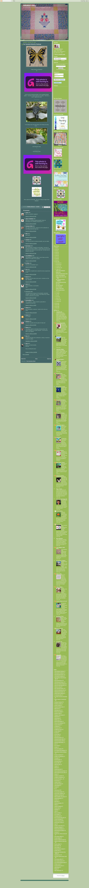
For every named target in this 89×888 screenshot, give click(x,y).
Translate (63, 60)
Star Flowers (57, 847)
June (57, 293)
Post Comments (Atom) (31, 361)
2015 (56, 260)
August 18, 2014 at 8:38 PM (31, 223)
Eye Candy (57, 745)
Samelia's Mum (59, 373)
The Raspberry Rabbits (60, 560)
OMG (56, 811)
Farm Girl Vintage (58, 748)
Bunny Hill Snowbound (59, 723)
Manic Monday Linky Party (60, 796)
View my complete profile (60, 54)
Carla (27, 343)
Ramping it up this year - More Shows (64, 643)
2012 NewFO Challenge (59, 672)
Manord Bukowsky (58, 798)
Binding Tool (58, 272)
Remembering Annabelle (59, 830)
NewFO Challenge (58, 806)
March (57, 298)
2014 (56, 261)
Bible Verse (57, 708)
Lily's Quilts (58, 654)
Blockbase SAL (58, 710)
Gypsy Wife (57, 762)
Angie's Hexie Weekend (60, 270)
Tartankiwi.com (58, 854)
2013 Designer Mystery (59, 674)
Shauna (27, 307)
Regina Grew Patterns (59, 828)
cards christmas (58, 724)
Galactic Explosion (58, 754)
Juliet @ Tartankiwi (29, 218)
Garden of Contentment (59, 756)
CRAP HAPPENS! (59, 539)
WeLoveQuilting (59, 538)
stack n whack (57, 844)
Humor (56, 774)
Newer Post (23, 358)
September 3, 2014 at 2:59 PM (31, 341)
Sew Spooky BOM (58, 836)
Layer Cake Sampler (59, 791)
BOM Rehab (57, 718)
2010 (56, 307)
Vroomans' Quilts (29, 226)
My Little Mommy (64, 500)
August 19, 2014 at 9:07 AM (31, 289)
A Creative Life (59, 641)
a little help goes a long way (64, 478)
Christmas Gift (57, 727)
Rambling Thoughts (58, 827)
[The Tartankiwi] (38, 92)
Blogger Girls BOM (58, 711)
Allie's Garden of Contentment (60, 699)
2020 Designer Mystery (59, 691)
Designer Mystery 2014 (59, 740)
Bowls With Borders (58, 721)
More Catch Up (64, 463)
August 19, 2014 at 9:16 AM (31, 297)
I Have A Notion (59, 587)
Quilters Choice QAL (60, 288)
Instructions (57, 780)
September (58, 267)
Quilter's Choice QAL (59, 825)
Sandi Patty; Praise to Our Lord (61, 833)
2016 (56, 258)
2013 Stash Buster (58, 680)
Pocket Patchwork (58, 819)
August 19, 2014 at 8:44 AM (31, 281)
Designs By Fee (59, 511)
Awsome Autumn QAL (59, 706)
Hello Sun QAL (57, 764)
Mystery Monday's (58, 803)
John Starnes (57, 785)
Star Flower (57, 845)
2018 (56, 255)
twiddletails (58, 437)
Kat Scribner (28, 245)
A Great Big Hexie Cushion (64, 375)
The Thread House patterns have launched (64, 656)
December (58, 263)
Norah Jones (57, 807)
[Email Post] (43, 207)
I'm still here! (63, 414)
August (57, 269)
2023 (56, 247)
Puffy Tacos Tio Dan (59, 822)
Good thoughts (57, 759)
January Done (63, 426)
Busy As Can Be (59, 628)
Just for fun (57, 790)
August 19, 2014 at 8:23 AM (31, 274)
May (57, 295)
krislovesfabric (28, 300)
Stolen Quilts (57, 850)
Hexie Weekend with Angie (61, 282)
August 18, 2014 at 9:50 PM (31, 237)
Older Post (49, 358)
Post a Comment (26, 354)
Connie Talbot (57, 731)
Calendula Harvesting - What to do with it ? (64, 514)
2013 (56, 303)
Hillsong (56, 767)
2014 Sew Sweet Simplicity (60, 683)
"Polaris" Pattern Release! (64, 388)
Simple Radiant (58, 838)
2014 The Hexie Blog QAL (60, 685)
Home (36, 358)
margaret (27, 239)
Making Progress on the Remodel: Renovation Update (64, 590)
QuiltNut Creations (60, 450)
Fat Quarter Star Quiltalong (60, 750)
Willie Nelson (57, 867)
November (58, 264)
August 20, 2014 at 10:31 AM (31, 312)
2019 (56, 253)
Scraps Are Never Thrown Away (63, 630)
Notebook (56, 809)
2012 (56, 304)
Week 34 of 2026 (63, 338)
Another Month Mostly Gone (63, 362)
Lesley (27, 212)
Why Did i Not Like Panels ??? (64, 401)
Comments (57, 76)
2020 (56, 252)
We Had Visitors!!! (59, 285)
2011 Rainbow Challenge (59, 671)
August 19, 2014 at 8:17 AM (31, 267)
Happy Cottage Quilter (60, 323)
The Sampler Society (59, 860)
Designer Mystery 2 (58, 737)
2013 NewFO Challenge (59, 676)
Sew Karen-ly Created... (61, 386)
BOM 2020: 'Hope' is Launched (63, 575)
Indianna (27, 321)
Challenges (57, 726)
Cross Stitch (57, 734)
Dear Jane (57, 735)
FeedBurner (63, 69)
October (57, 266)
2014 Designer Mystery (59, 682)
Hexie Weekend (59, 286)
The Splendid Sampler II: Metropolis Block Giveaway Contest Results (64, 605)
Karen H (27, 276)
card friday (63, 451)
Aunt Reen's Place (60, 616)
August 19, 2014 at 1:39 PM (31, 305)
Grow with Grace (58, 761)
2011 (56, 306)
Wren (27, 233)
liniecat (27, 315)
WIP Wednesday (58, 870)
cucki (27, 284)
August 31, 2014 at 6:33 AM (31, 325)
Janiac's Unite (57, 782)
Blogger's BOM (58, 713)
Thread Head (58, 336)
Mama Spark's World (60, 462)
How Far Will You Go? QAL (60, 770)
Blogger (63, 875)
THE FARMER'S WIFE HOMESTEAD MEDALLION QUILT (64, 551)
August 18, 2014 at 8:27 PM (31, 216)
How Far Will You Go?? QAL (60, 772)
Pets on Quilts (57, 812)
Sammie (56, 832)
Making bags (63, 324)
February (58, 299)
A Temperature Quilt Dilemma (63, 439)
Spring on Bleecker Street (60, 839)
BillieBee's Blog (29, 6)
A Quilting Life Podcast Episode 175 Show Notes (60, 313)
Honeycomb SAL (58, 769)
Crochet (56, 732)
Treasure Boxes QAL (59, 865)
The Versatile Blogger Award (60, 862)
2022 (56, 249)
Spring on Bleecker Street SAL (60, 841)
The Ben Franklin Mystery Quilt (61, 856)
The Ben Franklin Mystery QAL (62, 273)
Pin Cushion (57, 814)
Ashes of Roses (58, 705)
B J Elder (27, 263)
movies (56, 799)
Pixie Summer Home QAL (60, 817)
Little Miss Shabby (60, 349)
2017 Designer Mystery (59, 688)
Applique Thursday (58, 702)
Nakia (56, 804)
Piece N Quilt (59, 524)
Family (56, 747)
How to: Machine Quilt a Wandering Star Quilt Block (64, 527)
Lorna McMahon (29, 255)
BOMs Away (57, 719)
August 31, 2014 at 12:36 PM (31, 333)
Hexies (56, 766)
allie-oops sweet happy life (61, 499)
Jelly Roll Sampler (58, 783)
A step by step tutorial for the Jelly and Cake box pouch (61, 490)
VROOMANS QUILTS (60, 425)
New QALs (58, 283)
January (57, 301)
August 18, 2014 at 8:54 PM (31, 231)
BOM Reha (57, 716)
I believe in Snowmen (59, 777)
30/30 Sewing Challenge (59, 693)
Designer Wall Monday (59, 742)
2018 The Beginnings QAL (60, 690)
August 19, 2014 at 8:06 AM (31, 260)
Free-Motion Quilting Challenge (60, 752)
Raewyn (27, 327)
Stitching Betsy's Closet (59, 848)
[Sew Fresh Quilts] (61, 230)
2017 (56, 257)
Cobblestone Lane (58, 729)
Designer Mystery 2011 (59, 739)
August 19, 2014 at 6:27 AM (31, 253)
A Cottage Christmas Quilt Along (61, 696)
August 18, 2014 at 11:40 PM (31, 243)
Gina (26, 336)
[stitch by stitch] (37, 197)
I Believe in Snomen (58, 775)
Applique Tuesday (58, 703)
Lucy (26, 269)
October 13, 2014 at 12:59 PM (31, 352)
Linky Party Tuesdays (59, 793)
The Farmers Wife (58, 859)
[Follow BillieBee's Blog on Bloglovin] (59, 80)
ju (55, 788)
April (57, 296)
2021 (56, 250)
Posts (56, 74)
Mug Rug (56, 801)
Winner (56, 868)
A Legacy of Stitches (60, 413)
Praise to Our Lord (58, 820)
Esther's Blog (59, 573)
